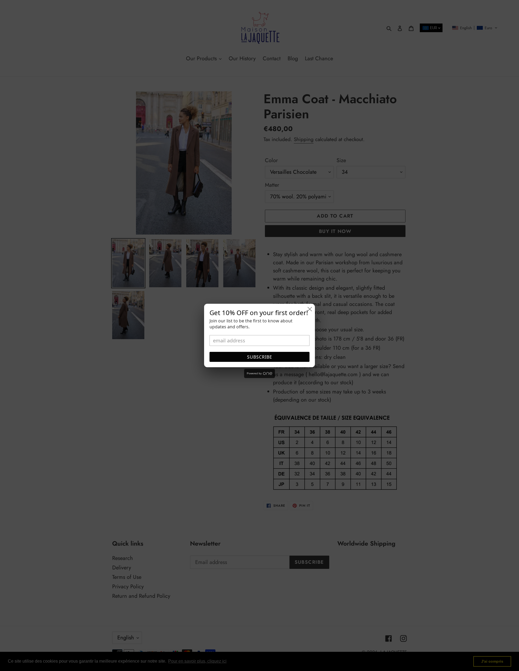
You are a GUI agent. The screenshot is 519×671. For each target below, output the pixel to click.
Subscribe (259, 357)
